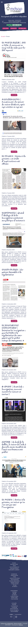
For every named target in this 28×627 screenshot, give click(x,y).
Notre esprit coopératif (14, 569)
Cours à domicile (14, 599)
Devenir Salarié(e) (14, 611)
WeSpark (21, 624)
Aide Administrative (15, 579)
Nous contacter (14, 608)
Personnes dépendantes (14, 581)
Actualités (14, 603)
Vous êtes (14, 604)
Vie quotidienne (14, 590)
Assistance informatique (15, 578)
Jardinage (14, 592)
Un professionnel (14, 606)
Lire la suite (14, 94)
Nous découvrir (14, 564)
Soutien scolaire (14, 597)
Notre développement (14, 567)
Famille (14, 576)
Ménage (15, 585)
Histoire (14, 565)
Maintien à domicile (15, 582)
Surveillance (14, 586)
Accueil (3, 36)
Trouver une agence (14, 610)
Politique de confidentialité (7, 623)
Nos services (14, 574)
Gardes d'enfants (14, 575)
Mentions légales (17, 623)
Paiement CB (13, 28)
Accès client (5, 28)
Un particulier (14, 607)
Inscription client (22, 28)
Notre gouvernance (14, 568)
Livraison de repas (14, 583)
